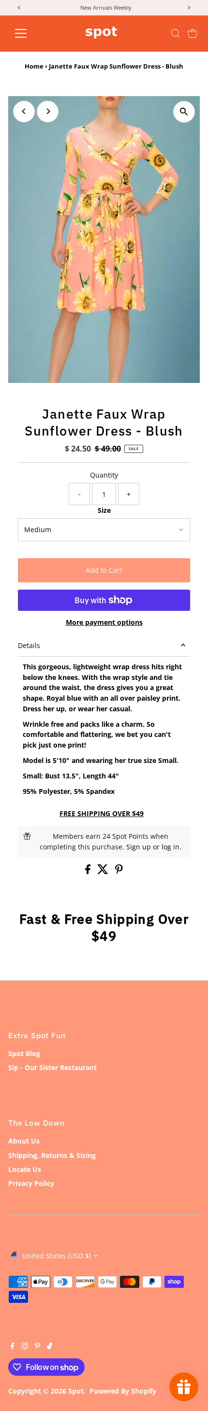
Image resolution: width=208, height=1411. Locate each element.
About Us (24, 1140)
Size (104, 510)
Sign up (138, 846)
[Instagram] (24, 1346)
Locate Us (24, 1169)
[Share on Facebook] (88, 871)
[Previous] (24, 111)
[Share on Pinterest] (119, 871)
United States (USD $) (56, 1255)
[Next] (48, 111)
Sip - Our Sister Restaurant (52, 1067)
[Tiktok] (50, 1346)
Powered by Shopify (122, 1391)
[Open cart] (192, 33)
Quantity (104, 475)
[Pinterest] (37, 1346)
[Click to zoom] (184, 112)
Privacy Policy (31, 1183)
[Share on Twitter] (103, 871)
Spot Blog (24, 1053)
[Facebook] (12, 1346)
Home (34, 66)
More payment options (104, 622)
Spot (76, 1391)
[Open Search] (175, 33)
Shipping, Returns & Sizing (52, 1155)
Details (29, 645)
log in (170, 846)
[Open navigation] (31, 33)
